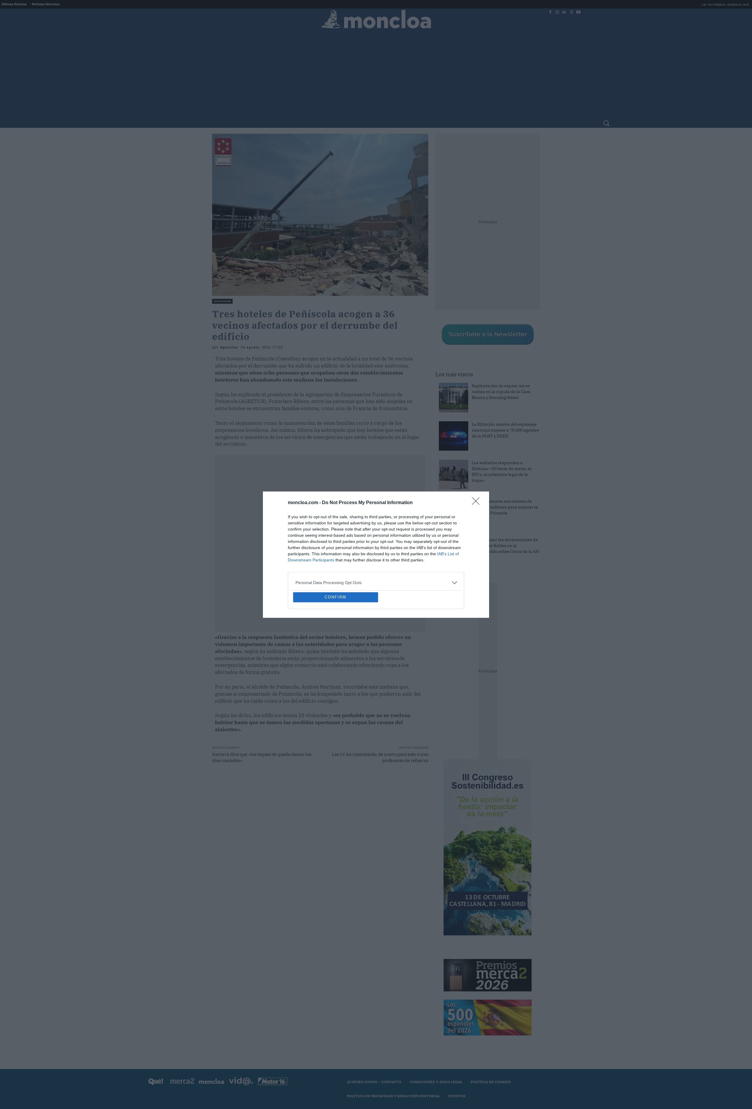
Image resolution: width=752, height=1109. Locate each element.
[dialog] (376, 554)
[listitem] (376, 540)
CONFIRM (335, 639)
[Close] (477, 460)
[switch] (448, 553)
